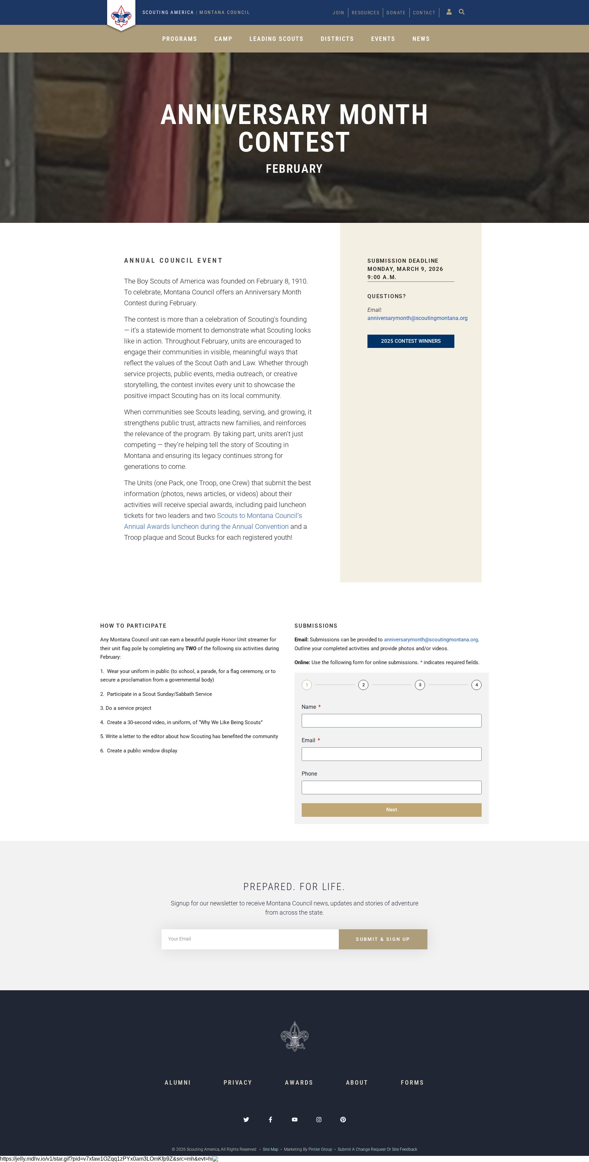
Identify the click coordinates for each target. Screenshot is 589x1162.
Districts (337, 38)
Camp (223, 38)
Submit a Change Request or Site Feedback (377, 1149)
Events (383, 38)
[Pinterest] (343, 1119)
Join (339, 12)
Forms (412, 1082)
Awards (299, 1082)
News (421, 38)
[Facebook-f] (270, 1119)
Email (309, 740)
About (357, 1082)
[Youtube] (295, 1119)
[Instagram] (319, 1119)
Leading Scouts (277, 38)
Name (309, 707)
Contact (424, 12)
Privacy (238, 1082)
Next (391, 810)
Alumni (178, 1082)
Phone (309, 773)
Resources (365, 12)
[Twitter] (246, 1119)
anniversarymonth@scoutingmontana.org (417, 318)
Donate (396, 12)
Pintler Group (320, 1149)
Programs (179, 38)
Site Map (270, 1149)
